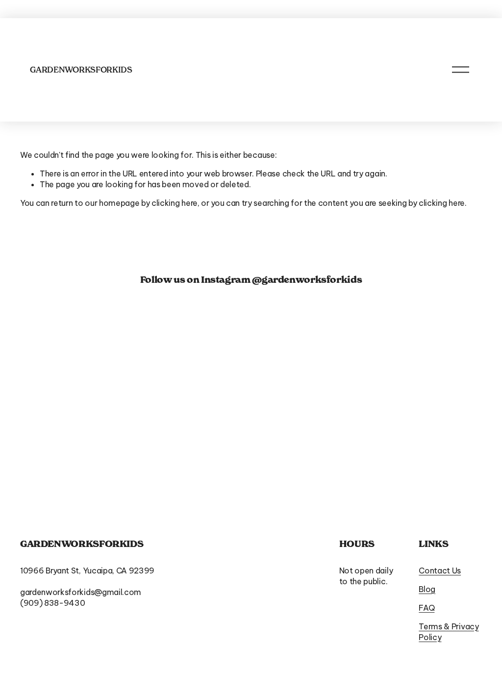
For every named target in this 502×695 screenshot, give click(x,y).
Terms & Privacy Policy (448, 631)
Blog (427, 589)
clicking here (174, 203)
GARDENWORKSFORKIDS (81, 69)
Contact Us (440, 570)
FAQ (426, 608)
